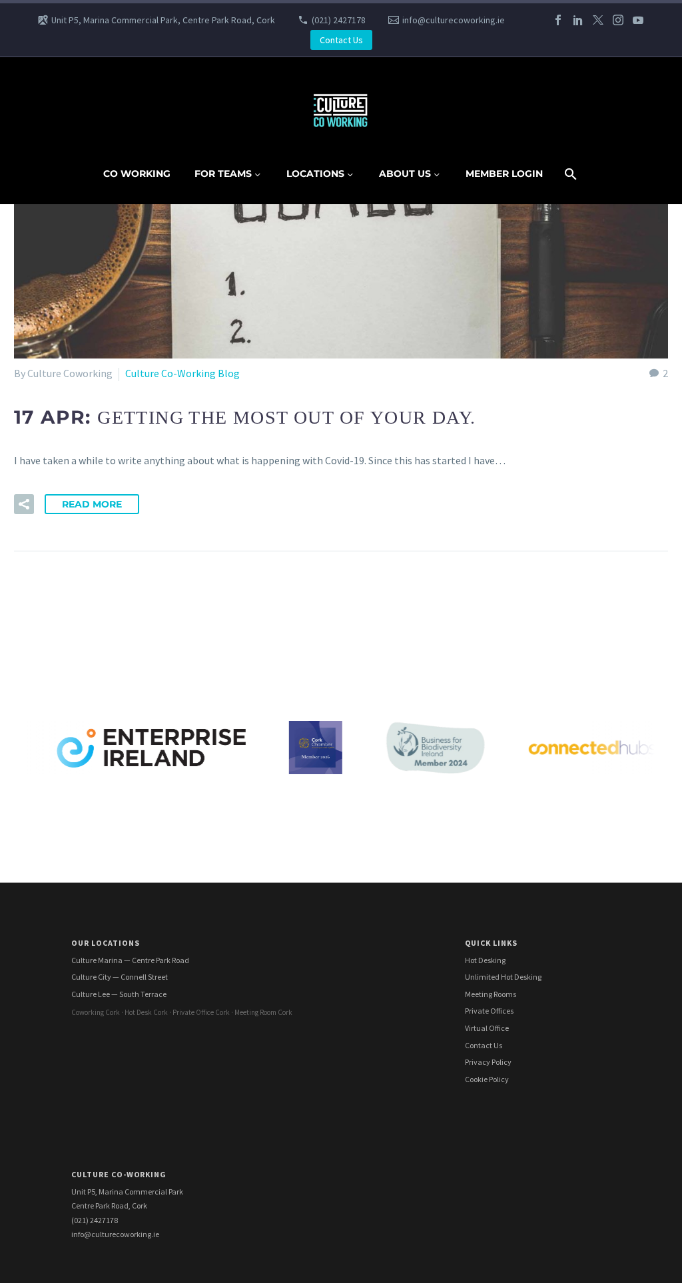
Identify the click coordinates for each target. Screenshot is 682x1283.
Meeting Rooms (490, 994)
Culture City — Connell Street (119, 977)
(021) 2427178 (339, 20)
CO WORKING (136, 174)
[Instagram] (618, 20)
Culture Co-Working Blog (182, 373)
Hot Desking (485, 960)
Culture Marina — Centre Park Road (130, 960)
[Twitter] (598, 20)
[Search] (570, 174)
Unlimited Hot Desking (503, 977)
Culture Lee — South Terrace (119, 994)
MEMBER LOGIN (504, 174)
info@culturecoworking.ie (453, 20)
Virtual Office (487, 1028)
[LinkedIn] (578, 20)
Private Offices (489, 1011)
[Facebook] (558, 20)
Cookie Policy (487, 1079)
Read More (92, 504)
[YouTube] (638, 20)
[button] (24, 504)
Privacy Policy (488, 1062)
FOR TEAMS (223, 174)
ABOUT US (405, 174)
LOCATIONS (315, 174)
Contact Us (341, 40)
